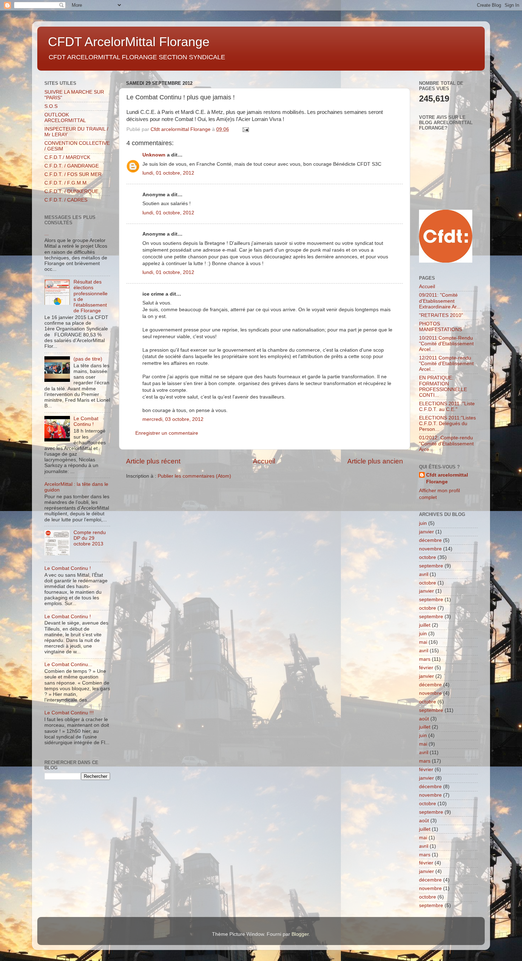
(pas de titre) (88, 359)
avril (423, 574)
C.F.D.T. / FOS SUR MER (73, 174)
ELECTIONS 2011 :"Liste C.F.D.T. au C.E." (447, 406)
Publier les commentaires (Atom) (194, 476)
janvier (426, 531)
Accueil (264, 461)
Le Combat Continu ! (86, 421)
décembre (430, 540)
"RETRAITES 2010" (441, 315)
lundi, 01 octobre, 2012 (168, 173)
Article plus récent (153, 461)
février (426, 667)
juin (423, 523)
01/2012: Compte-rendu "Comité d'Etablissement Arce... (446, 443)
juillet (424, 625)
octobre (427, 557)
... (46, 233)
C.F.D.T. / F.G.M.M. (66, 183)
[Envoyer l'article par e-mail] (245, 129)
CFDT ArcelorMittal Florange (129, 41)
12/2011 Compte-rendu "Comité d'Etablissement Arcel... (446, 363)
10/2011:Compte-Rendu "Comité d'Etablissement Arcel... (446, 343)
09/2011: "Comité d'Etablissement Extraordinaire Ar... (440, 300)
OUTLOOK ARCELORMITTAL (65, 117)
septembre (431, 566)
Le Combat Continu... (68, 664)
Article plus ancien (375, 461)
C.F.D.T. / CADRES (65, 200)
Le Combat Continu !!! (69, 712)
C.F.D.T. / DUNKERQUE (71, 191)
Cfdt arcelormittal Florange (447, 478)
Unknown (153, 155)
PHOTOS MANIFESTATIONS (440, 326)
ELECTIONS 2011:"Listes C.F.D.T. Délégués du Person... (447, 423)
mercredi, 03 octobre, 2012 (172, 419)
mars (424, 659)
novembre (430, 548)
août (424, 718)
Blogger (300, 934)
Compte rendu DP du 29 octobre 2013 (90, 538)
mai (423, 642)
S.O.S (51, 106)
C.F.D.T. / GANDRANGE (71, 166)
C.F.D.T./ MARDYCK (67, 157)
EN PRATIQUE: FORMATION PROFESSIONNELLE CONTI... (443, 386)
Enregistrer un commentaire (166, 433)
